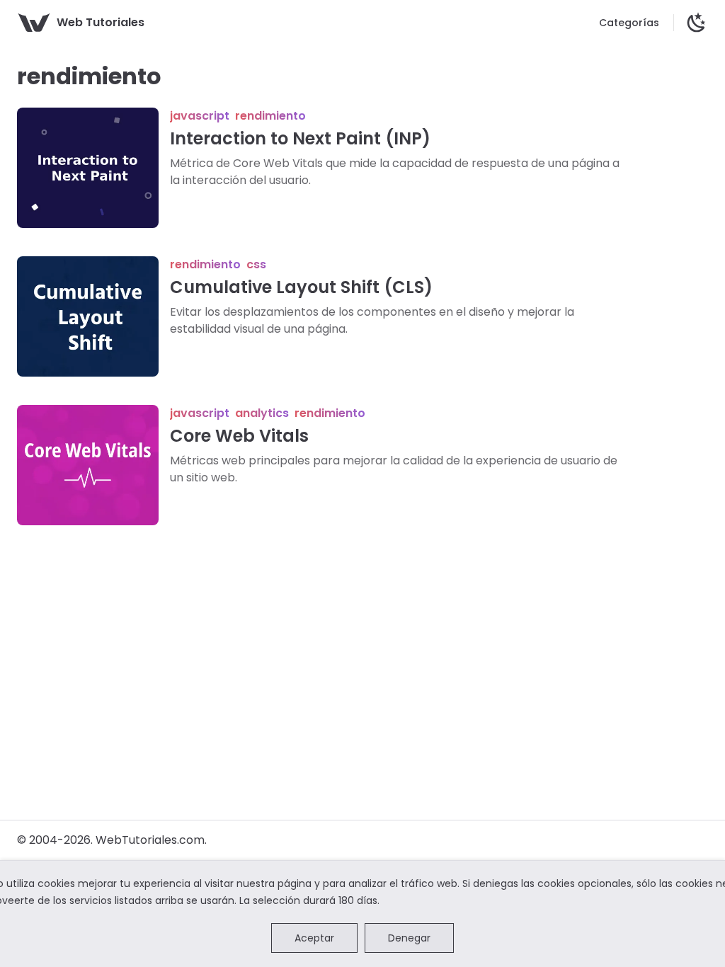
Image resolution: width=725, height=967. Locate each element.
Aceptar (314, 938)
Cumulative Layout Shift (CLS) (301, 287)
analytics (262, 413)
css (256, 264)
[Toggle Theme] (696, 22)
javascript (199, 116)
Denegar (409, 938)
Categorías (629, 23)
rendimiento (270, 116)
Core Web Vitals (239, 435)
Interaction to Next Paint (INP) (300, 138)
